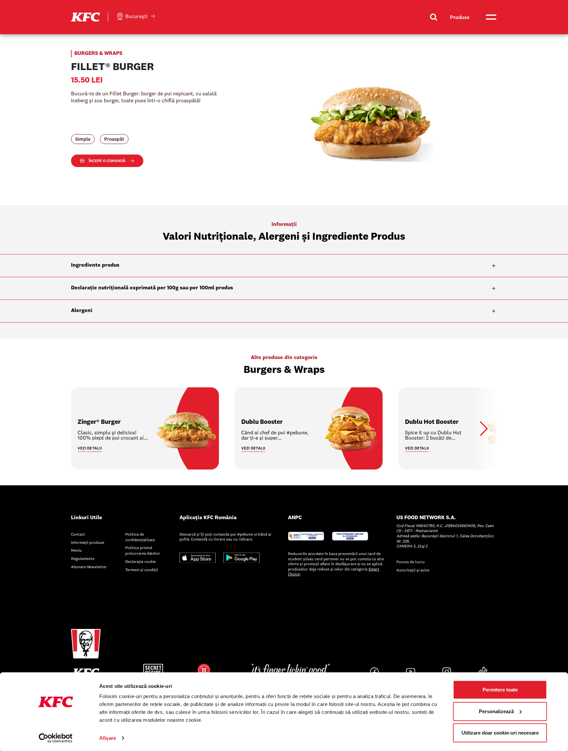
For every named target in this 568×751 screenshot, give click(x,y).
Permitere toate (500, 689)
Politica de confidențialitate (140, 537)
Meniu (76, 550)
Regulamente (82, 558)
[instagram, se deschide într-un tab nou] (447, 671)
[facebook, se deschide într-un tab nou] (374, 671)
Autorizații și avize (412, 570)
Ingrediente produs (95, 265)
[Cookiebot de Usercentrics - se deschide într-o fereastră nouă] (55, 738)
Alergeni (81, 310)
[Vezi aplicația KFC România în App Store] (197, 557)
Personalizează (496, 711)
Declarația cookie (140, 561)
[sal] (306, 535)
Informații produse (87, 542)
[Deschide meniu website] (490, 17)
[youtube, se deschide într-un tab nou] (410, 671)
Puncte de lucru (410, 561)
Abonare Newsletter (89, 566)
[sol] (350, 535)
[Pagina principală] (85, 16)
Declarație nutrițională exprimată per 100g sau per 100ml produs (152, 288)
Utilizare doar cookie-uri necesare (500, 733)
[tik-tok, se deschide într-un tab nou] (483, 671)
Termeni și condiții (141, 569)
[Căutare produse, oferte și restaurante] (433, 17)
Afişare (107, 738)
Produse (459, 17)
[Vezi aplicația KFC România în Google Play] (242, 557)
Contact (78, 534)
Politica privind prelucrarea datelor (142, 550)
